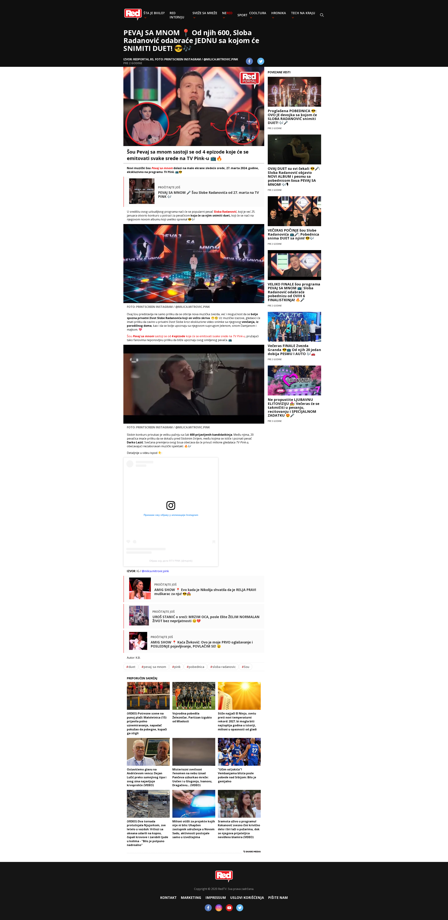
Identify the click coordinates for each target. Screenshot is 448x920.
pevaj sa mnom (153, 667)
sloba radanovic (223, 667)
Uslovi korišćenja (247, 897)
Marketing (191, 897)
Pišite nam (278, 897)
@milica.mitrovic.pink (155, 571)
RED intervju (177, 15)
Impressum (215, 897)
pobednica (195, 667)
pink (176, 667)
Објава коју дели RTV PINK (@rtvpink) (170, 560)
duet (130, 667)
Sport (242, 15)
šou (245, 667)
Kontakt (168, 897)
